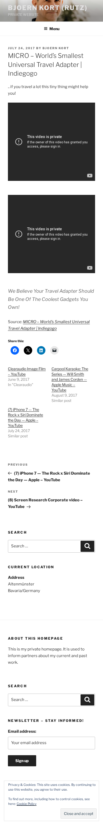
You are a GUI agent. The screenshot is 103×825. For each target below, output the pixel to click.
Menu (54, 28)
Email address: (22, 731)
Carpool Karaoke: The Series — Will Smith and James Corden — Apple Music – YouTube (70, 379)
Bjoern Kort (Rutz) (47, 8)
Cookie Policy (26, 804)
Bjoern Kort (56, 48)
